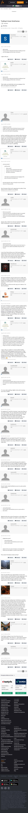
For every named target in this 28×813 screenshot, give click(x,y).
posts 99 (25, 114)
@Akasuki (3, 438)
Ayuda (15, 762)
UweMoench (13, 424)
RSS (2, 765)
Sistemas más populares (19, 704)
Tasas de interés (4, 704)
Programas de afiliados (6, 739)
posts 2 (25, 473)
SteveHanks (13, 34)
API (2, 764)
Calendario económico (5, 700)
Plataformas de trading (6, 746)
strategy (8, 52)
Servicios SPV (4, 733)
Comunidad (16, 700)
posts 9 (25, 495)
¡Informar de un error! (18, 767)
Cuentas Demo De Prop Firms (20, 748)
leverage (12, 639)
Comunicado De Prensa (19, 739)
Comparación (17, 749)
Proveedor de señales (5, 735)
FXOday (12, 292)
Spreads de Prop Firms (19, 746)
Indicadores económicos (6, 722)
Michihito (5, 25)
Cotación (11, 59)
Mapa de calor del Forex (6, 720)
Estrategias (16, 705)
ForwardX (13, 622)
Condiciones (3, 776)
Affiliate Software (4, 769)
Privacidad (10, 776)
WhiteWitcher (13, 263)
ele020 (11, 62)
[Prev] (18, 32)
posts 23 (25, 587)
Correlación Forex (4, 710)
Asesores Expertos (5, 748)
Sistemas (16, 702)
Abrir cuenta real (7, 693)
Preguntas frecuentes (18, 761)
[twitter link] (5, 788)
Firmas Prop (16, 743)
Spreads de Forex (17, 728)
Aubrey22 (13, 448)
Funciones (3, 762)
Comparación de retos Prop (20, 744)
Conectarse (12, 2)
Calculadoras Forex (5, 718)
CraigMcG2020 (14, 365)
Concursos (16, 707)
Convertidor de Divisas (5, 723)
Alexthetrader (14, 229)
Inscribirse (20, 2)
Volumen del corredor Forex (20, 735)
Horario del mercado (5, 702)
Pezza (12, 112)
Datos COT (3, 715)
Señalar (24, 59)
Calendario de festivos (5, 705)
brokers (2, 311)
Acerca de (16, 769)
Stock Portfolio (4, 767)
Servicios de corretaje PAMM (7, 741)
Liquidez (3, 717)
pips (10, 356)
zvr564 (12, 197)
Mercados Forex (4, 707)
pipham (12, 560)
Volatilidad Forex (4, 709)
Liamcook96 (13, 472)
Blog (15, 770)
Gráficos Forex (17, 709)
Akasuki (12, 397)
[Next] (26, 32)
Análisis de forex (4, 713)
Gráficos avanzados (5, 770)
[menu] (26, 2)
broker (6, 352)
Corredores (3, 728)
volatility (9, 280)
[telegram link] (9, 788)
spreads (12, 351)
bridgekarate (13, 493)
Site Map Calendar (23, 776)
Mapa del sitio (16, 777)
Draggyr (12, 586)
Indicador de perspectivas (19, 712)
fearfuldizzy (13, 646)
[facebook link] (2, 788)
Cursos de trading (4, 753)
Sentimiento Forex (18, 710)
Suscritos (6, 23)
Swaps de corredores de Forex (20, 733)
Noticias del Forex (4, 712)
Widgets (2, 761)
